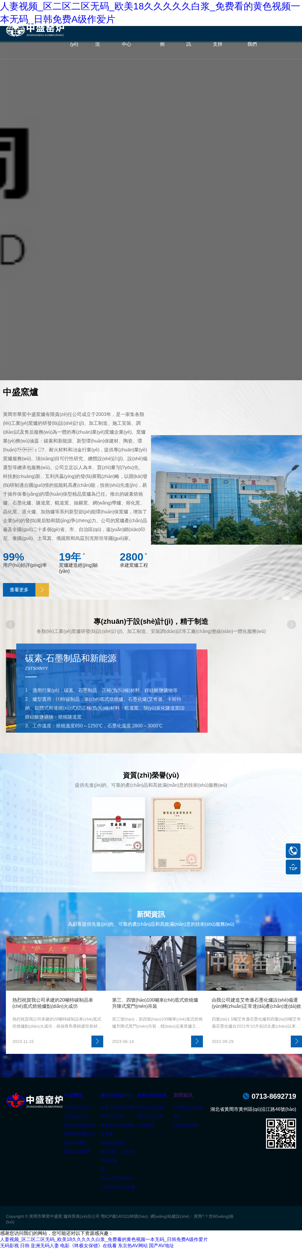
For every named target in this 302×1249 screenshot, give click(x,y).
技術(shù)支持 (150, 1107)
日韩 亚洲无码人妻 (39, 1245)
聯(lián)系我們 (77, 1151)
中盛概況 (73, 1095)
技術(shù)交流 (152, 1095)
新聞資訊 (183, 1095)
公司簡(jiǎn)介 (77, 1107)
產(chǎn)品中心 (117, 1095)
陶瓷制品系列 (113, 1142)
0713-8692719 (269, 1096)
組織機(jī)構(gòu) (80, 1134)
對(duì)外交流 (150, 1116)
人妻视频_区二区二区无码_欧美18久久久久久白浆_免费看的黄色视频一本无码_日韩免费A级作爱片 (104, 1239)
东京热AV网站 (133, 1245)
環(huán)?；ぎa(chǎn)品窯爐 (118, 1178)
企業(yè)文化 (76, 1116)
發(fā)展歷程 (75, 1142)
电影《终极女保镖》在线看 (88, 1245)
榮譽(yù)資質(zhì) (80, 1125)
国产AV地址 (161, 1245)
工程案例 (145, 1125)
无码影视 (9, 1245)
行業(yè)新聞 (186, 1125)
